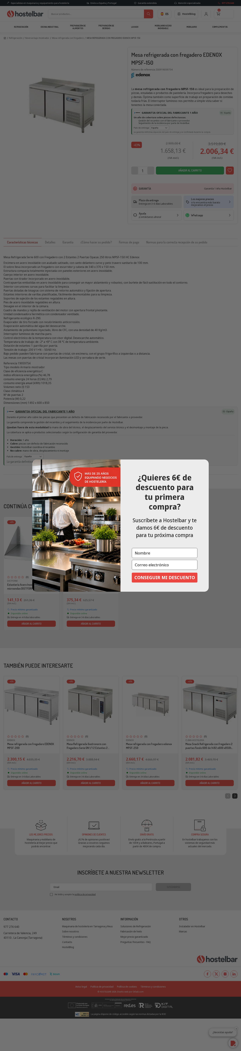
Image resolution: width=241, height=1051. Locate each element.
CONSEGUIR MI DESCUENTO (164, 577)
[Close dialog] (204, 463)
